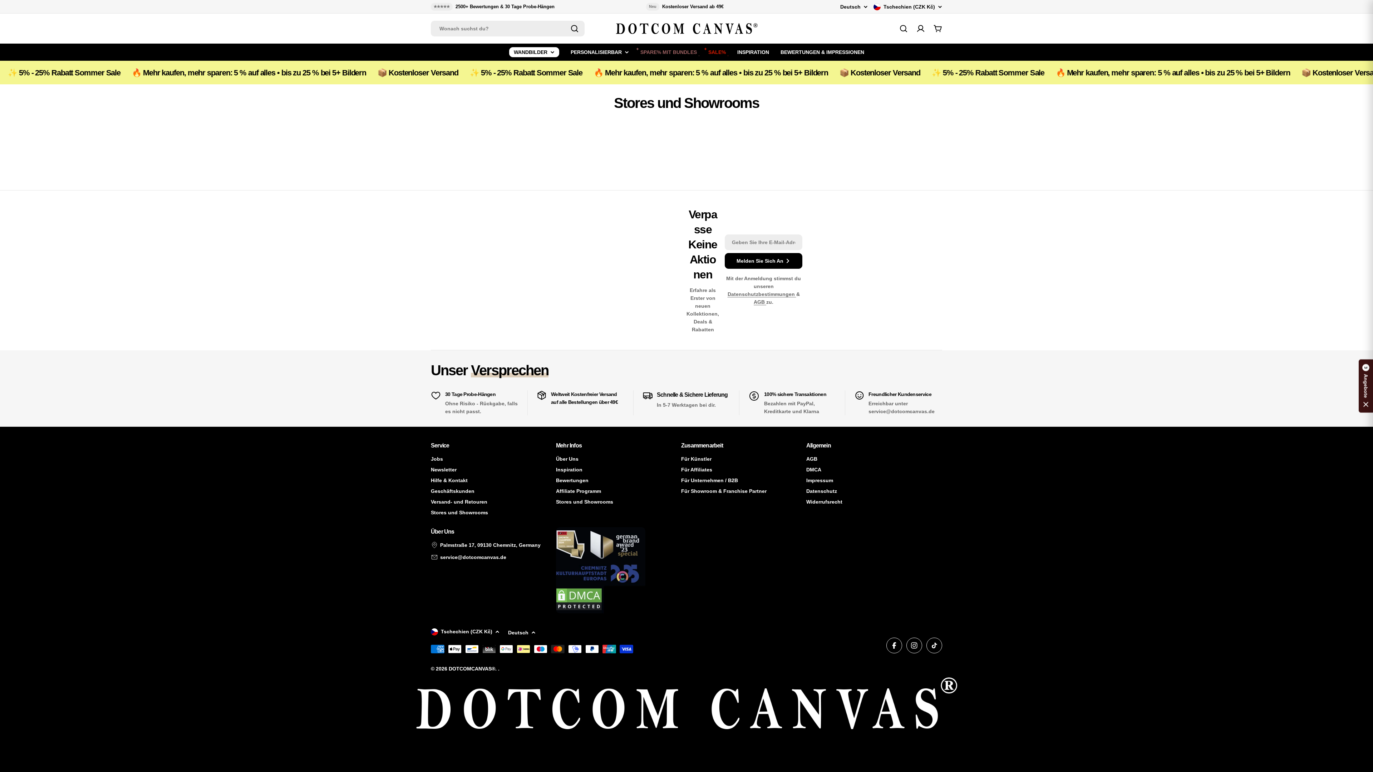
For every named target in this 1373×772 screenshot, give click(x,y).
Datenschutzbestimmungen (762, 294)
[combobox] (508, 28)
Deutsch (850, 6)
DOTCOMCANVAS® (472, 669)
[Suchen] (574, 28)
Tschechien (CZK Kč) (909, 7)
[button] (1366, 386)
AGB (760, 302)
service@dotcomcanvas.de (473, 557)
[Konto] (920, 28)
